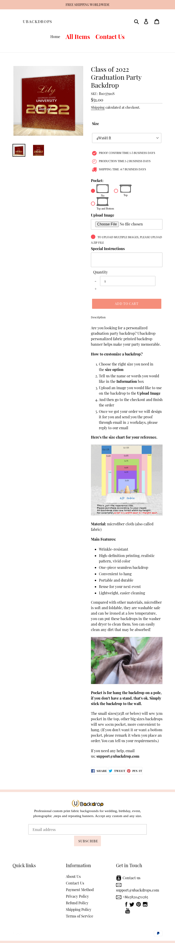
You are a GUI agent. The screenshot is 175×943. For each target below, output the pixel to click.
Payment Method (80, 889)
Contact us (131, 877)
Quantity (100, 272)
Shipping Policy (78, 909)
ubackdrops (37, 21)
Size (95, 123)
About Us (73, 876)
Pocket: (97, 180)
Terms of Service (79, 916)
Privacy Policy (77, 896)
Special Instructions (108, 248)
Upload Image (102, 215)
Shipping (98, 107)
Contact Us (75, 883)
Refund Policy (77, 902)
